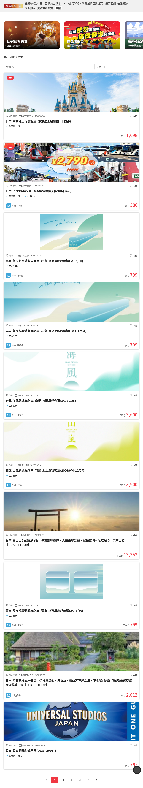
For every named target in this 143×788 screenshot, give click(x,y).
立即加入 (30, 8)
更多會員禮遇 (45, 8)
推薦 (10, 77)
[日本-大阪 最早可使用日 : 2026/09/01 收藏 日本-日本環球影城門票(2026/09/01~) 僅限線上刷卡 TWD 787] (71, 740)
